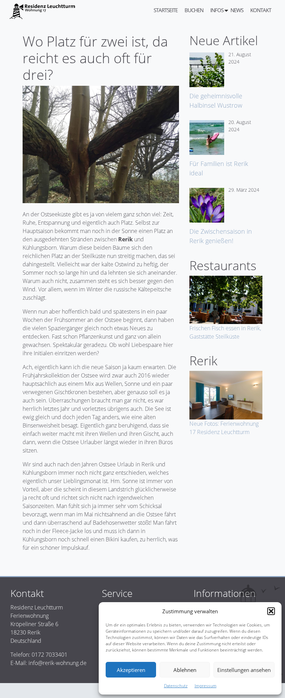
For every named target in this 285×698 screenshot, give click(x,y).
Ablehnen (184, 669)
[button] (271, 611)
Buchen (194, 10)
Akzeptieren (131, 669)
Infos (216, 10)
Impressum (206, 686)
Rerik (125, 239)
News (236, 10)
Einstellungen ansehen (244, 669)
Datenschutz (176, 686)
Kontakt (260, 10)
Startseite (166, 10)
